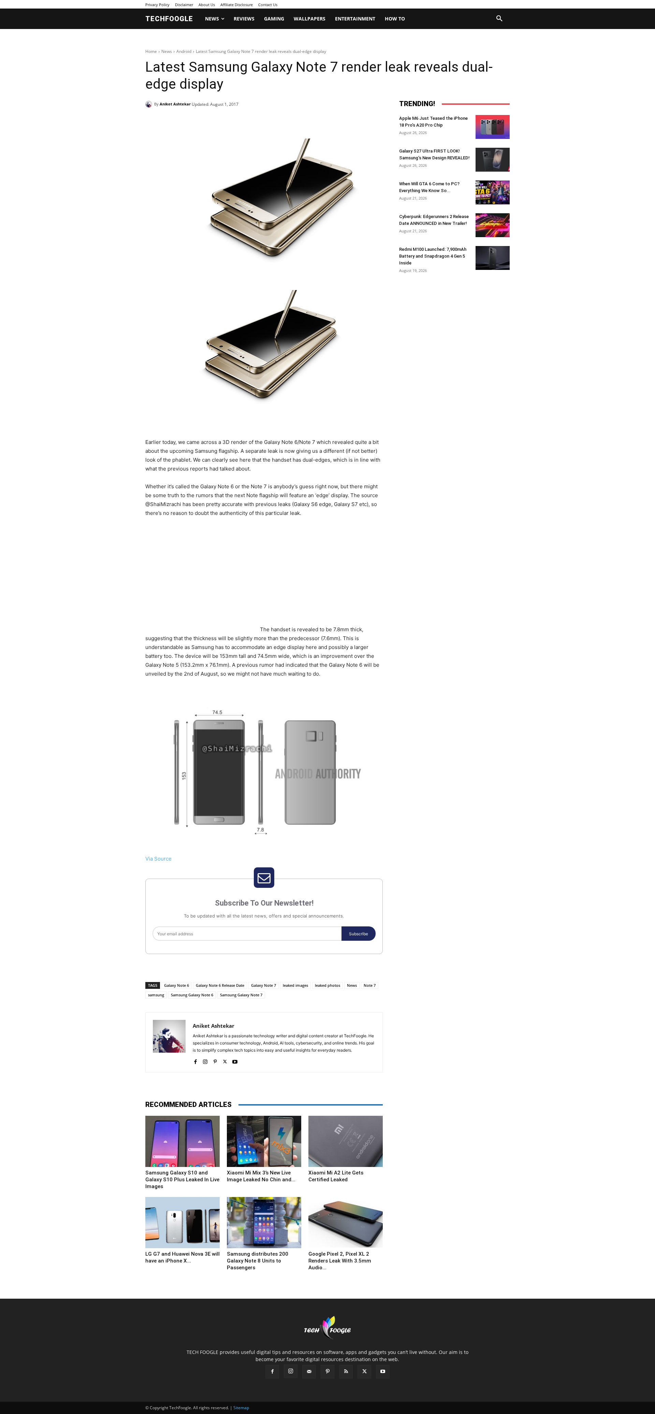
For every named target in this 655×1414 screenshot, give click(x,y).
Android (183, 51)
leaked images (295, 985)
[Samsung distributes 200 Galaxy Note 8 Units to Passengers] (264, 1222)
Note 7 (370, 985)
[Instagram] (205, 1060)
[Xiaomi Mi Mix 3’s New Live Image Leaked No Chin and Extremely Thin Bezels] (264, 1141)
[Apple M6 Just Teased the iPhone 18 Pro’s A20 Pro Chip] (493, 127)
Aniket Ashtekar (175, 103)
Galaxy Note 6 (176, 985)
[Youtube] (234, 1060)
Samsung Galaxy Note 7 (241, 994)
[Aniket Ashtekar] (149, 104)
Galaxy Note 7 (263, 985)
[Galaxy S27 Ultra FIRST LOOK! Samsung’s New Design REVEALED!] (493, 160)
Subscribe (358, 933)
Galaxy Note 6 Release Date (220, 985)
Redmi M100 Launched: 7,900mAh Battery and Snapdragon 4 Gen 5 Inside (432, 256)
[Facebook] (192, 121)
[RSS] (346, 1372)
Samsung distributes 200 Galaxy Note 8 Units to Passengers (257, 1261)
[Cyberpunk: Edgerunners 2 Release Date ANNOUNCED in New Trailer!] (493, 225)
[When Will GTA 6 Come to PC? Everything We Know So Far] (493, 192)
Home (151, 51)
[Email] (255, 121)
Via (149, 858)
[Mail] (309, 1372)
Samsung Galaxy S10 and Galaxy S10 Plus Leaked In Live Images (182, 1179)
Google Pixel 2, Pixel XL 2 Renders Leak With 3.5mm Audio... (339, 1261)
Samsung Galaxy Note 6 (192, 994)
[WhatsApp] (239, 121)
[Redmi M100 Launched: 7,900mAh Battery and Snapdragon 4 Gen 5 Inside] (493, 258)
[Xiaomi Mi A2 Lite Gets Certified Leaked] (345, 1141)
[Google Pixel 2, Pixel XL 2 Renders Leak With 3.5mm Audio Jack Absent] (345, 1222)
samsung (156, 994)
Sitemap (241, 1408)
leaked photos (327, 985)
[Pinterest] (224, 121)
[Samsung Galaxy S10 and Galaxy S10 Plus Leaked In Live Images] (182, 1141)
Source (163, 858)
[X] (208, 121)
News (166, 51)
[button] (499, 19)
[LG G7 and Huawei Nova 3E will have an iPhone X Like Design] (182, 1222)
